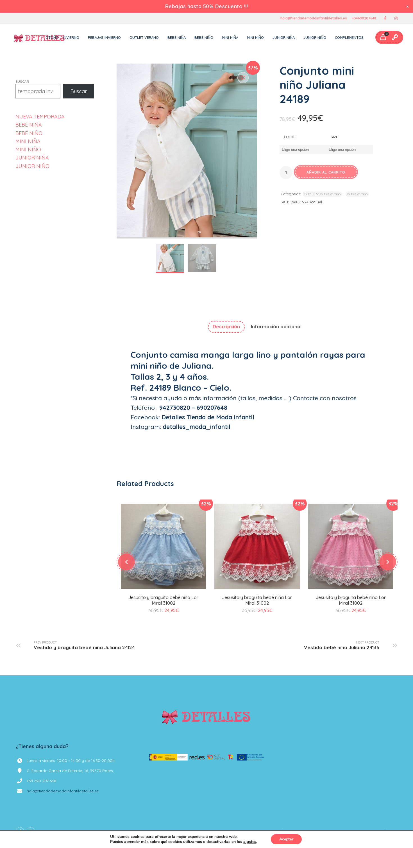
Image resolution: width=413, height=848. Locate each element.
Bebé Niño (203, 37)
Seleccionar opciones (163, 587)
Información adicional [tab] (276, 326)
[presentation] (126, 562)
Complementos (349, 37)
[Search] (394, 37)
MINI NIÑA (27, 141)
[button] (243, 77)
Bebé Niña (176, 37)
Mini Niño (255, 37)
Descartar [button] (408, 6)
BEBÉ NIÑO (28, 133)
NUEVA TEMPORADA (40, 116)
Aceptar (286, 839)
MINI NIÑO (28, 149)
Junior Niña (284, 37)
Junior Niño (314, 37)
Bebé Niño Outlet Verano (322, 194)
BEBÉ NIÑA (28, 125)
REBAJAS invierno (104, 37)
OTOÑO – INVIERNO (62, 37)
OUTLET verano (144, 37)
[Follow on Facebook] (385, 18)
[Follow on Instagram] (396, 18)
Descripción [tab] (226, 326)
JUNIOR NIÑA (32, 157)
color (290, 137)
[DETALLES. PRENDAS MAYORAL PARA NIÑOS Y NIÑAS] (39, 37)
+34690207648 (364, 18)
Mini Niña (230, 37)
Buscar (22, 81)
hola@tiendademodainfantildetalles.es (313, 18)
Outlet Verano (357, 194)
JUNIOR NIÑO (32, 166)
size (334, 137)
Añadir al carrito (326, 172)
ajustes (249, 841)
